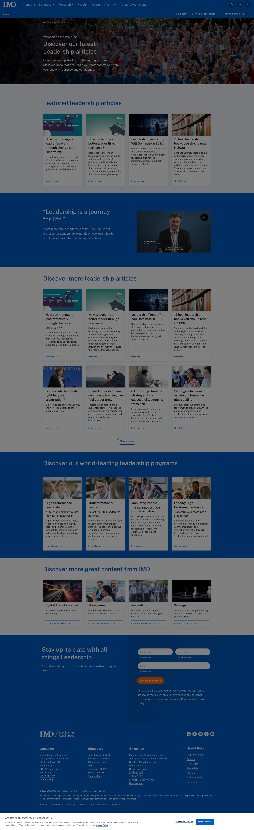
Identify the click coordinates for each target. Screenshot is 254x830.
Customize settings (184, 821)
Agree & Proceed (205, 821)
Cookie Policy (102, 825)
